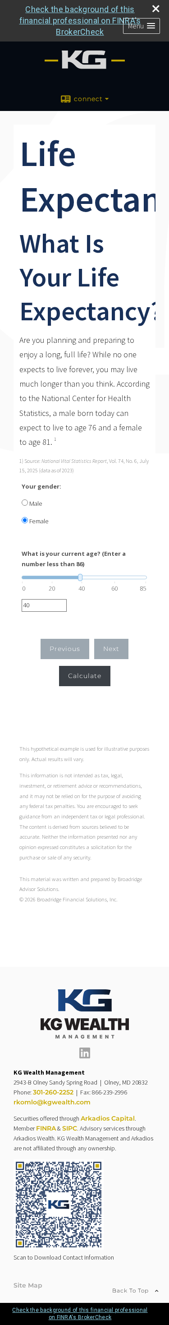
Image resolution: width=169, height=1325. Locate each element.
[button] (141, 26)
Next (111, 649)
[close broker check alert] (156, 9)
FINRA (46, 1128)
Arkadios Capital (108, 1118)
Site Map (28, 1285)
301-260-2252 (53, 1092)
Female (39, 521)
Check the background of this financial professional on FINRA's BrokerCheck (80, 21)
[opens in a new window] (84, 1056)
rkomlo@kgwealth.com (52, 1102)
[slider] (84, 577)
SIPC (69, 1128)
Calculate (84, 676)
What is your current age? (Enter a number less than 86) (74, 558)
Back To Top (131, 1290)
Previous (65, 649)
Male (35, 503)
